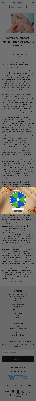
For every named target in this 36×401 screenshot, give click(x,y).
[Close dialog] (35, 187)
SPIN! (18, 211)
